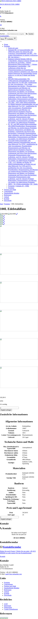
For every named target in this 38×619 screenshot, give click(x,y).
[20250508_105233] (5, 618)
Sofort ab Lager (13, 48)
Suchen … (3, 34)
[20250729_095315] (7, 618)
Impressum (7, 605)
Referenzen (7, 195)
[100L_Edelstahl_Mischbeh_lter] (1, 618)
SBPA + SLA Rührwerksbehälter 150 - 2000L (23, 184)
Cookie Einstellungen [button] (11, 609)
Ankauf (6, 197)
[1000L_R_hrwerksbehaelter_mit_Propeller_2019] (4, 618)
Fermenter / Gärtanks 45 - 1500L (18, 186)
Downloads (7, 200)
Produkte (7, 46)
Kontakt (6, 199)
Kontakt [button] (2, 556)
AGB (6, 604)
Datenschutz (8, 607)
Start (1, 204)
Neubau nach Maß (10, 189)
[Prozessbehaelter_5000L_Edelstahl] (2, 618)
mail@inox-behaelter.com (13, 574)
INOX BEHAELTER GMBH (10, 4)
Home (6, 44)
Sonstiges (11, 188)
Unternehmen (8, 191)
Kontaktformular (12, 547)
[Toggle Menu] (1, 41)
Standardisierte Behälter (11, 193)
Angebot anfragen (6, 410)
